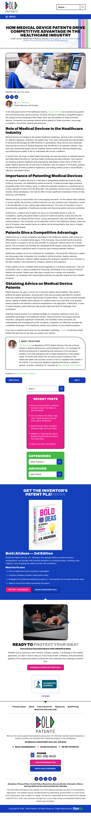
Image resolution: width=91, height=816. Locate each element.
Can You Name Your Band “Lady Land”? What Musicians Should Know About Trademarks (44, 418)
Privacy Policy (23, 784)
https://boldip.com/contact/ (69, 365)
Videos (79, 784)
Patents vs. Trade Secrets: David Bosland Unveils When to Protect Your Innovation (44, 436)
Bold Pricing (73, 707)
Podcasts (71, 784)
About (31, 707)
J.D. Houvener (23, 102)
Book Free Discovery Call (45, 709)
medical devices (54, 112)
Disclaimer (12, 784)
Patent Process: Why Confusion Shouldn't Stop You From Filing (44, 427)
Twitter (12, 97)
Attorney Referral (31, 786)
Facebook (7, 97)
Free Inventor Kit (44, 707)
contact (63, 330)
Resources (60, 707)
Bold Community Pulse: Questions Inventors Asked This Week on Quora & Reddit (45, 408)
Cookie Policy (36, 784)
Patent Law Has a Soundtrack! (43, 444)
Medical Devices (21, 373)
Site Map (63, 786)
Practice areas (19, 707)
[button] (42, 696)
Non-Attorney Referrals (49, 786)
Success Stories (59, 784)
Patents (32, 373)
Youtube (50, 779)
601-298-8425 (60, 742)
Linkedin (16, 97)
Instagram (54, 779)
